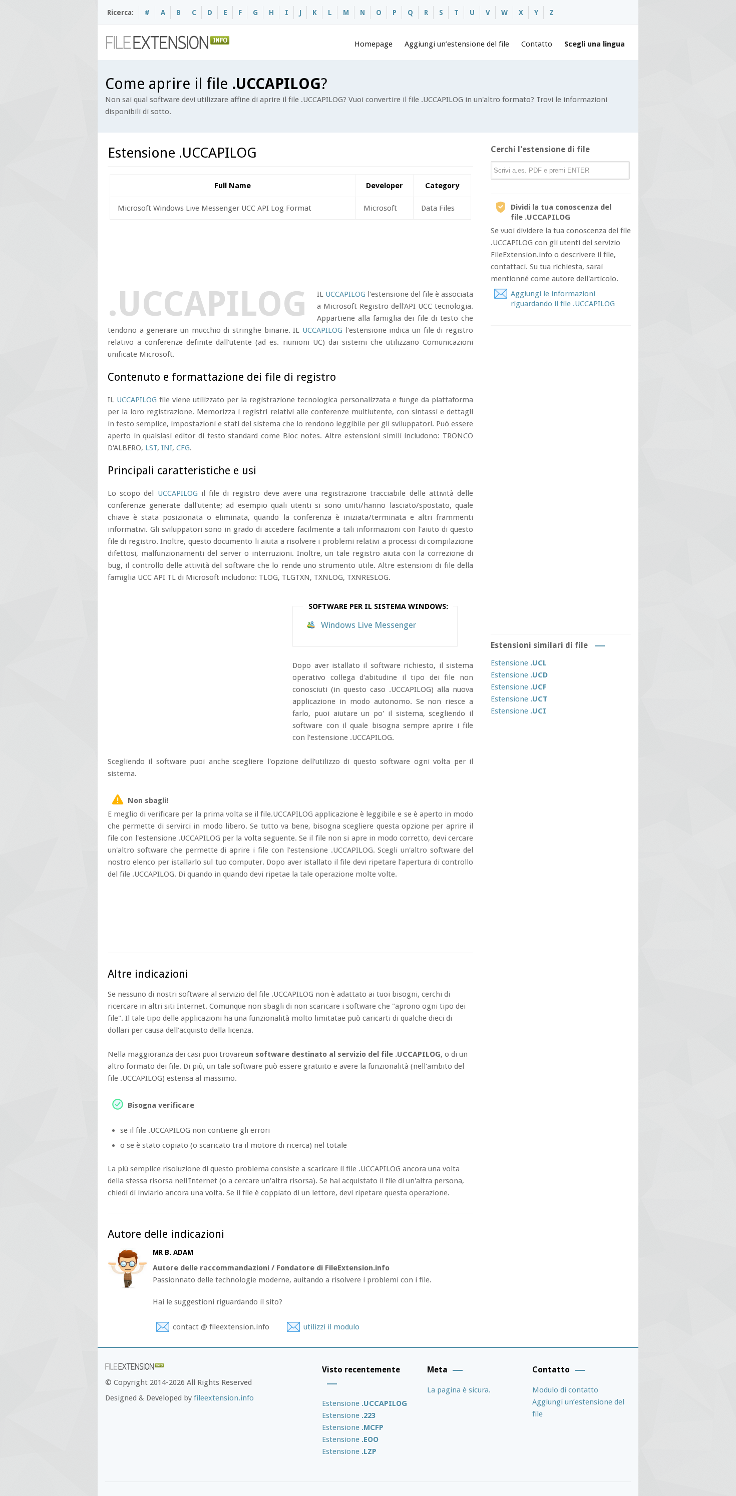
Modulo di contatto (565, 1389)
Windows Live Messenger (368, 625)
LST (151, 447)
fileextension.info (224, 1397)
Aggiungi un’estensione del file (457, 44)
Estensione (519, 662)
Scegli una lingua (594, 44)
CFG (183, 447)
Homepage (373, 44)
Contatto (536, 44)
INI (166, 447)
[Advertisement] (290, 252)
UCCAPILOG (345, 294)
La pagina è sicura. (459, 1389)
